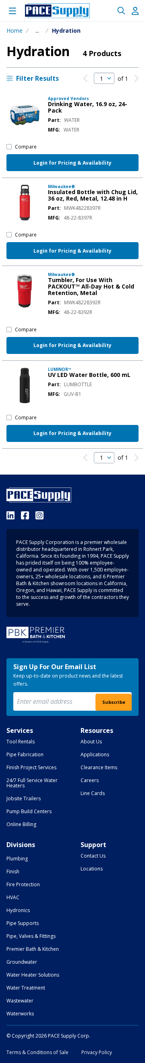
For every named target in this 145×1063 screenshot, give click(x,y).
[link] (85, 78)
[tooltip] (37, 30)
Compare (26, 146)
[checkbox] (9, 146)
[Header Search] (121, 10)
